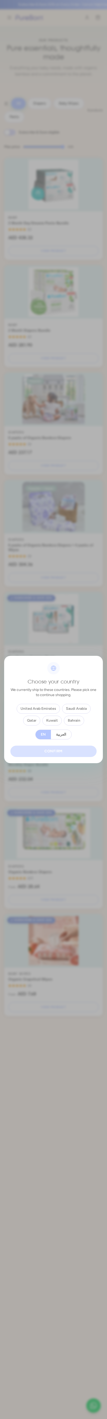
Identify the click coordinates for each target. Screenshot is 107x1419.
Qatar (31, 720)
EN (43, 734)
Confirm (53, 751)
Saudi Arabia (76, 708)
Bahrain (74, 720)
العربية (61, 734)
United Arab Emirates (38, 708)
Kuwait (52, 720)
